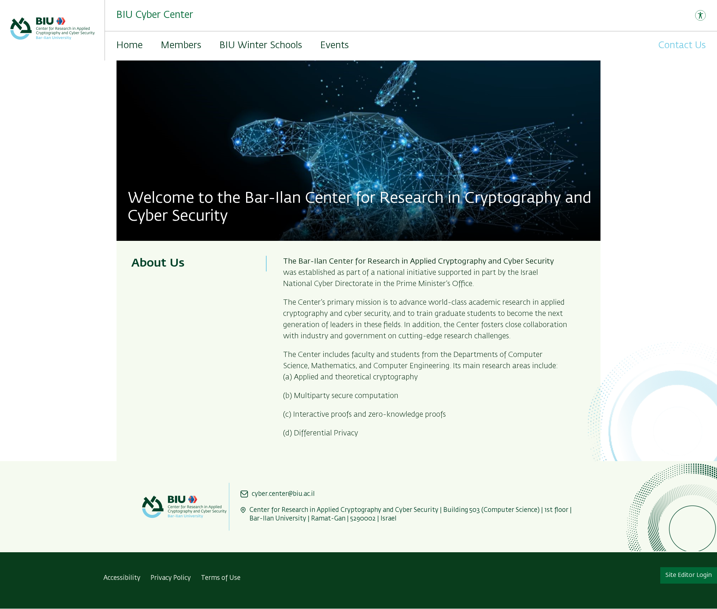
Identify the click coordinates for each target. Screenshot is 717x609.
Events (334, 45)
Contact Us (682, 45)
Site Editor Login (688, 575)
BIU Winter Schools (260, 45)
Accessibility (121, 578)
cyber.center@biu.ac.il (283, 494)
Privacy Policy (170, 578)
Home (129, 45)
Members (181, 45)
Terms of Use (220, 578)
